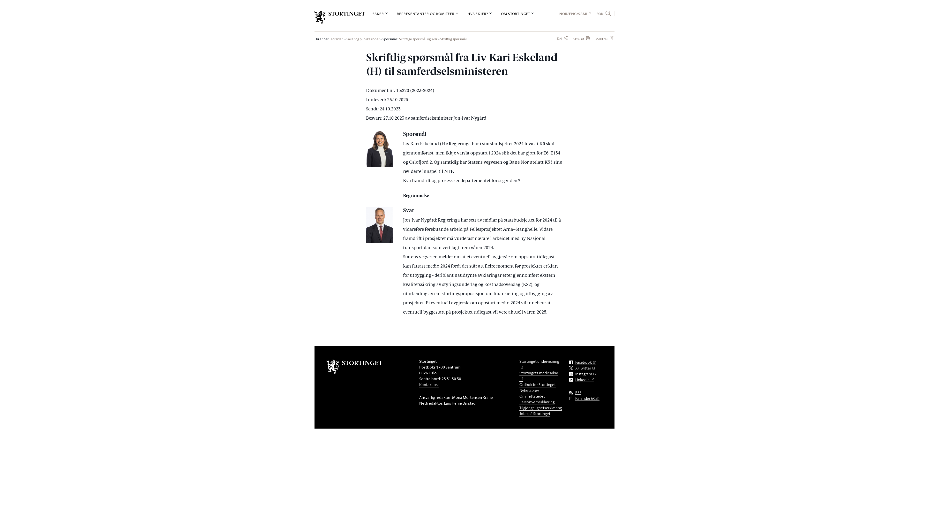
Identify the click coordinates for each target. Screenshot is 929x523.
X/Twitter (583, 368)
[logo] (340, 17)
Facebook (583, 362)
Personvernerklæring (536, 402)
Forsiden (337, 39)
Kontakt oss (429, 384)
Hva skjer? (477, 13)
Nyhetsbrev (529, 390)
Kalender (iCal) (587, 398)
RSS (578, 393)
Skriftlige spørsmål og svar (418, 39)
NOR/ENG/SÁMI (573, 13)
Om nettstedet (532, 396)
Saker (378, 13)
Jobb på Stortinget (534, 413)
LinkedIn (582, 380)
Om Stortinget (515, 13)
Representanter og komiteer (426, 13)
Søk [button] (600, 13)
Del (559, 38)
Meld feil (601, 39)
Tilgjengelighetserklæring (540, 407)
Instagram (583, 374)
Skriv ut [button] (578, 39)
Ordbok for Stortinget (537, 384)
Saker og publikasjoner (363, 39)
